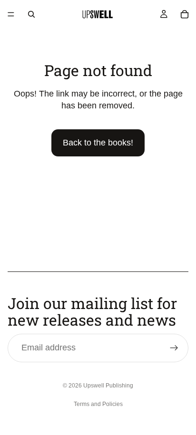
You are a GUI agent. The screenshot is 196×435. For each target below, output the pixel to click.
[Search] (31, 14)
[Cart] (184, 14)
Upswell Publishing (108, 385)
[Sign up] (174, 348)
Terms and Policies (98, 404)
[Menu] (11, 14)
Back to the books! (98, 142)
